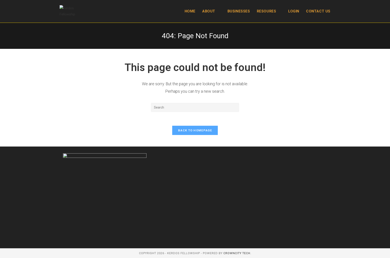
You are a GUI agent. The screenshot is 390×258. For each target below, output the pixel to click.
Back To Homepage (195, 130)
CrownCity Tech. (237, 253)
